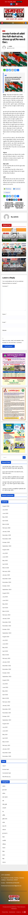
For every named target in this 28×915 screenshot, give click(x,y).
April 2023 (5, 651)
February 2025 (6, 571)
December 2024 (6, 578)
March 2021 (5, 741)
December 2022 (6, 665)
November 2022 (6, 669)
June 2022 (5, 687)
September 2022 (6, 676)
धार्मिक (3, 815)
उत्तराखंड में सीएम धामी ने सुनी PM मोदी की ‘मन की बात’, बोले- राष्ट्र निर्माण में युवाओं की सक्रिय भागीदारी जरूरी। (13, 483)
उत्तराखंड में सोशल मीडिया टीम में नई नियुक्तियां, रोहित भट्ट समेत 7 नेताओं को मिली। (13, 237)
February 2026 (6, 528)
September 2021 (6, 720)
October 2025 (6, 542)
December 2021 (6, 709)
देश (3, 811)
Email (4, 322)
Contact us (18, 912)
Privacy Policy (5, 912)
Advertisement (12, 912)
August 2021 (5, 723)
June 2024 (5, 600)
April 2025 (5, 564)
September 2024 (6, 589)
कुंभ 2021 (4, 789)
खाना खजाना (5, 797)
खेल (3, 800)
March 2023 (5, 654)
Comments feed (6, 773)
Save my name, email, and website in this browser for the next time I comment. (13, 341)
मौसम (3, 837)
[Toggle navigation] (13, 23)
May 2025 (5, 560)
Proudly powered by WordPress (9, 906)
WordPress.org (6, 776)
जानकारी (4, 808)
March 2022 (5, 698)
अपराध (3, 786)
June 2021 (5, 731)
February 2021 (6, 745)
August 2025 (5, 549)
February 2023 (6, 658)
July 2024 (5, 596)
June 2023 (5, 644)
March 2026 (5, 524)
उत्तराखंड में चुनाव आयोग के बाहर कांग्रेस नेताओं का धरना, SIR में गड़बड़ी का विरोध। (14, 266)
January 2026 (6, 531)
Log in (4, 765)
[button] (23, 23)
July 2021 (5, 727)
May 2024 (5, 604)
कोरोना (3, 793)
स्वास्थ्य (4, 862)
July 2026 (5, 509)
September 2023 (6, 633)
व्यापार (3, 855)
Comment (5, 286)
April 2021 (5, 738)
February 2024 (6, 615)
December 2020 (6, 752)
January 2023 (6, 662)
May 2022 (5, 691)
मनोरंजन (4, 829)
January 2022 (6, 705)
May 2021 (5, 734)
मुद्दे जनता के (4, 833)
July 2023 (5, 640)
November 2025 (6, 538)
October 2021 (6, 716)
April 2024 (5, 607)
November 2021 (6, 712)
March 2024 (5, 611)
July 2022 (5, 683)
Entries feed (5, 769)
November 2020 (6, 756)
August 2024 (5, 593)
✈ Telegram (7, 192)
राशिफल (4, 844)
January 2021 (6, 749)
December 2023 (6, 622)
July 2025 (5, 553)
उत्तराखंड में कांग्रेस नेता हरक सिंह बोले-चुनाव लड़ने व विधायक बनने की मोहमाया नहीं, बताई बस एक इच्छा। (13, 252)
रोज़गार (3, 847)
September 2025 (6, 546)
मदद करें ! (4, 826)
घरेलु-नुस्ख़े (4, 804)
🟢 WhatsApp (7, 189)
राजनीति (7, 233)
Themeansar (14, 908)
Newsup (22, 906)
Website (4, 330)
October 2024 (6, 586)
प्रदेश (4, 233)
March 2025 (5, 567)
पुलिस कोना (4, 818)
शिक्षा (3, 858)
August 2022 (5, 680)
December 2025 (6, 535)
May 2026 (5, 517)
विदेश (3, 851)
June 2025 (5, 557)
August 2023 (5, 636)
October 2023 (6, 629)
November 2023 (6, 625)
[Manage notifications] (25, 912)
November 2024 (6, 582)
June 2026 (5, 513)
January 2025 (6, 575)
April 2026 (5, 520)
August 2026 (5, 506)
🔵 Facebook (16, 189)
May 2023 (5, 647)
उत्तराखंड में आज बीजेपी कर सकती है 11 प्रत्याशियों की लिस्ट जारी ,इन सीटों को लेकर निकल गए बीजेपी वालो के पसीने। (9, 205)
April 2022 (5, 694)
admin (10, 46)
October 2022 (6, 673)
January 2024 (6, 618)
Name (4, 314)
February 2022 (6, 702)
